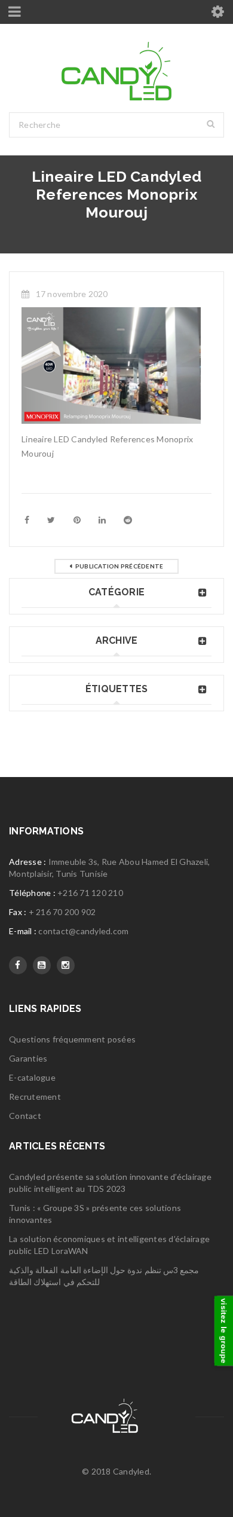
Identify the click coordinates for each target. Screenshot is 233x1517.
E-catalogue (32, 1077)
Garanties (28, 1058)
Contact (25, 1116)
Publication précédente (119, 566)
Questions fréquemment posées (72, 1039)
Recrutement (35, 1096)
